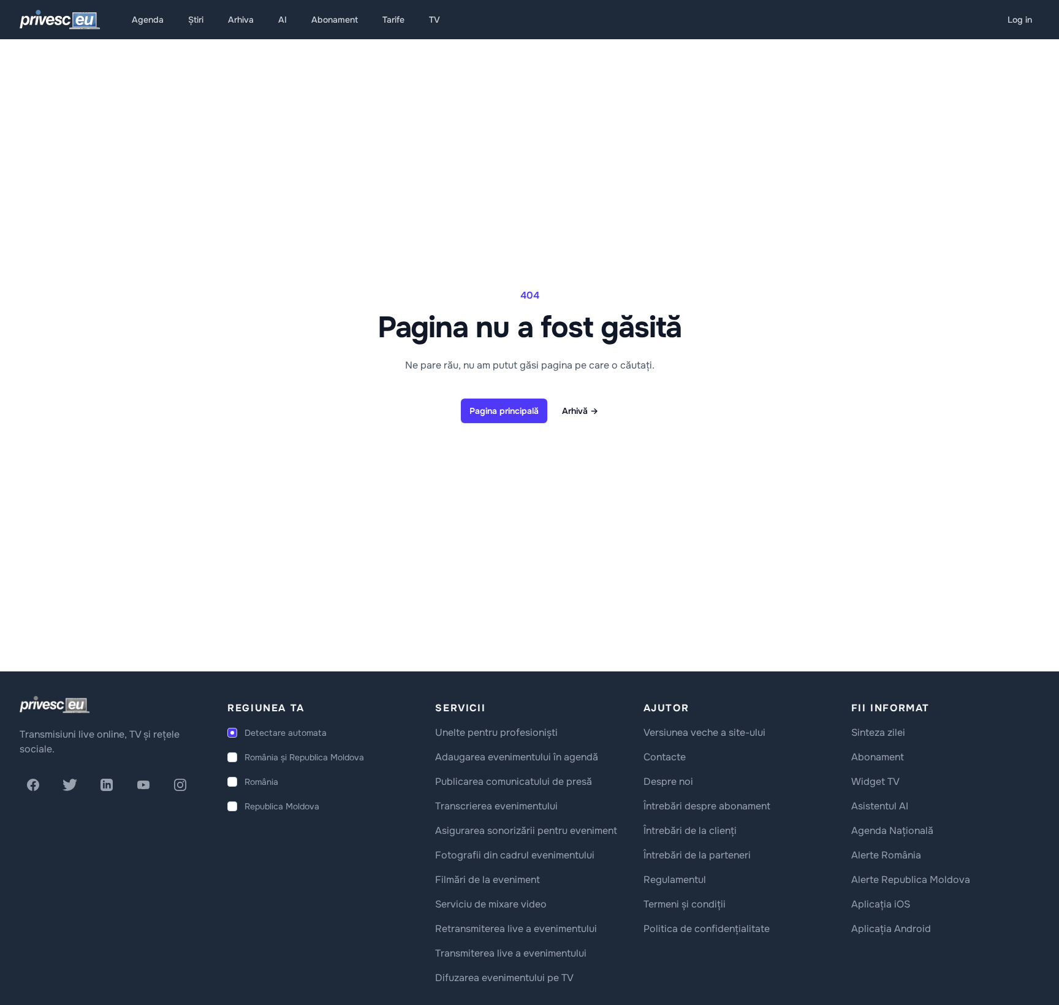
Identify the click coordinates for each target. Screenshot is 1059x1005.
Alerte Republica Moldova (910, 879)
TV (434, 19)
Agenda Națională (892, 830)
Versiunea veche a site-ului (704, 732)
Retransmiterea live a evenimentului (516, 928)
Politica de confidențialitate (706, 928)
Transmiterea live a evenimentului (510, 953)
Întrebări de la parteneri (697, 855)
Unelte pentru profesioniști (496, 732)
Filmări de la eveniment (487, 879)
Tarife (393, 19)
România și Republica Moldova (304, 757)
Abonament (334, 19)
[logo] (54, 704)
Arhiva (241, 19)
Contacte (664, 757)
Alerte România (886, 855)
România (261, 781)
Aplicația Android (891, 928)
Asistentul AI (879, 806)
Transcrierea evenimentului (496, 806)
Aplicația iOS (880, 904)
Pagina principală (504, 410)
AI (282, 19)
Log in (1020, 19)
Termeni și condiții (684, 904)
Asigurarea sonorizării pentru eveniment (526, 830)
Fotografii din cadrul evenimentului (514, 855)
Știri (195, 19)
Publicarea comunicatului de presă (513, 781)
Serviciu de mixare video (491, 904)
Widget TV (875, 781)
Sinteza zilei (878, 732)
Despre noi (668, 781)
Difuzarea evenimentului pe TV (504, 977)
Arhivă (580, 410)
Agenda (148, 19)
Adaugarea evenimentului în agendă (516, 757)
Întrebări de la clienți (690, 830)
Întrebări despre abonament (706, 806)
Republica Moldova (282, 806)
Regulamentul (674, 879)
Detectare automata (286, 732)
